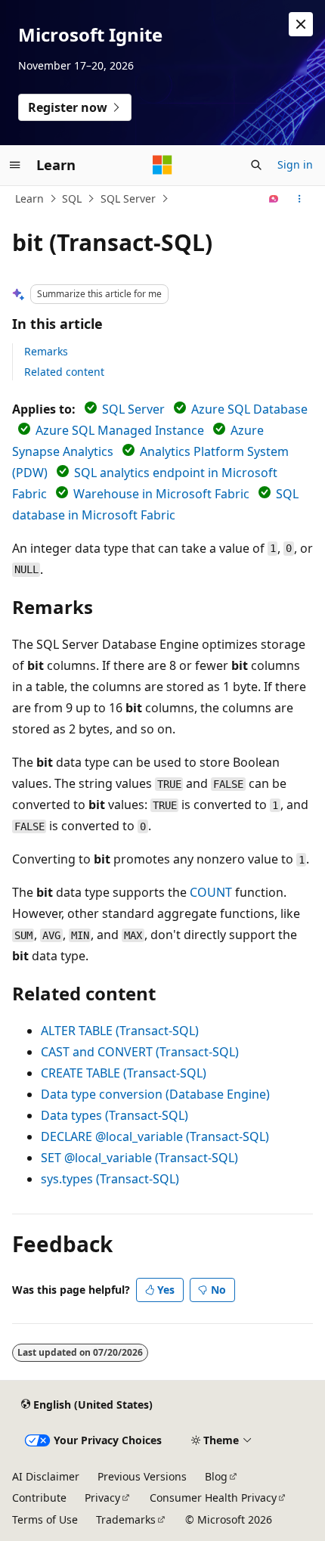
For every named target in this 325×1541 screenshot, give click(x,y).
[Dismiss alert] (301, 24)
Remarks (46, 351)
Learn (29, 198)
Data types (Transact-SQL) (114, 1115)
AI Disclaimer (45, 1476)
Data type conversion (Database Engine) (155, 1094)
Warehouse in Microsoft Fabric (161, 493)
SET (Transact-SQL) (139, 1157)
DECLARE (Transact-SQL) (155, 1136)
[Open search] (256, 164)
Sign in (295, 164)
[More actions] (299, 199)
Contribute (39, 1497)
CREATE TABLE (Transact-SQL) (123, 1073)
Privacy (102, 1497)
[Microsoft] (162, 165)
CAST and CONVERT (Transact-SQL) (140, 1051)
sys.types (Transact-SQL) (110, 1178)
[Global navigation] (15, 164)
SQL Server (128, 198)
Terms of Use (45, 1519)
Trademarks (126, 1519)
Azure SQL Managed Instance (120, 430)
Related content (64, 371)
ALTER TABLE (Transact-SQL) (120, 1030)
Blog (216, 1476)
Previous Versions (142, 1476)
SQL (72, 198)
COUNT (211, 892)
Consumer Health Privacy (213, 1497)
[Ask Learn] (274, 199)
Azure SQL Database (249, 409)
